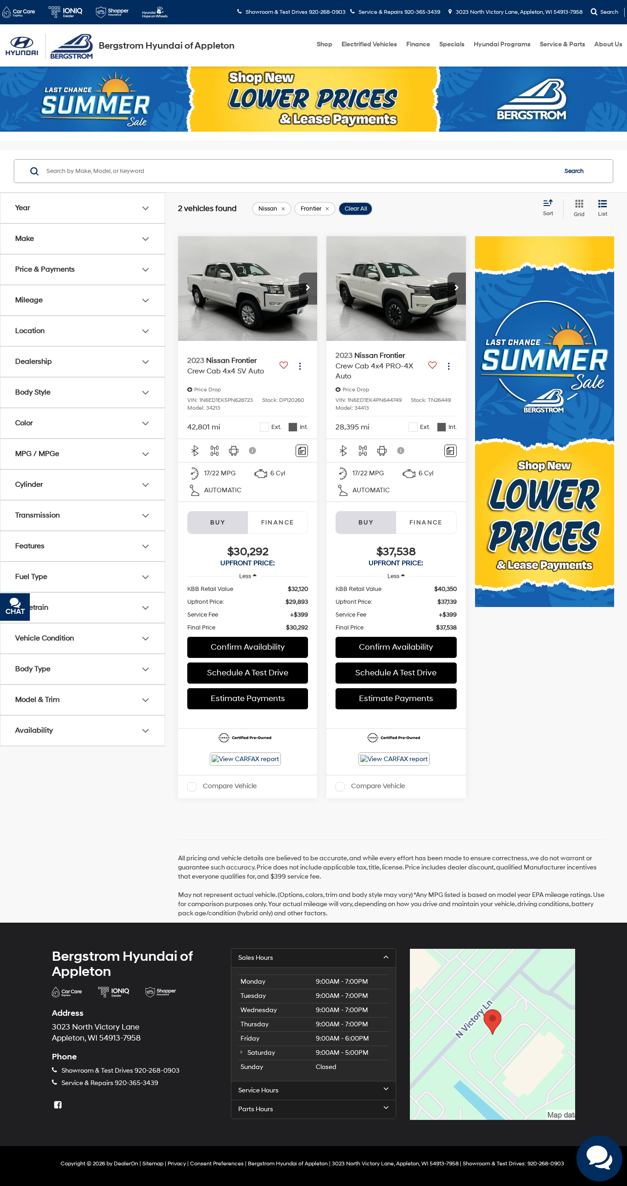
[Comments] (302, 451)
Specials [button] (452, 44)
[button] (308, 289)
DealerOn (126, 1163)
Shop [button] (324, 44)
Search (574, 171)
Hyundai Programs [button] (502, 44)
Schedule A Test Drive (247, 673)
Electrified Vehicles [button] (369, 44)
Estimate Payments (248, 698)
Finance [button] (418, 44)
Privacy (177, 1163)
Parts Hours (255, 1109)
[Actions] (300, 366)
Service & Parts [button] (562, 44)
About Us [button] (608, 44)
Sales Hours (255, 958)
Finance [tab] (278, 522)
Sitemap (152, 1163)
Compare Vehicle (230, 786)
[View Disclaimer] (253, 450)
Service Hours (258, 1090)
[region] (247, 608)
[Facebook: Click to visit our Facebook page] (59, 1105)
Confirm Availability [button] (248, 647)
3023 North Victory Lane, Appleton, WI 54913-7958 (518, 12)
